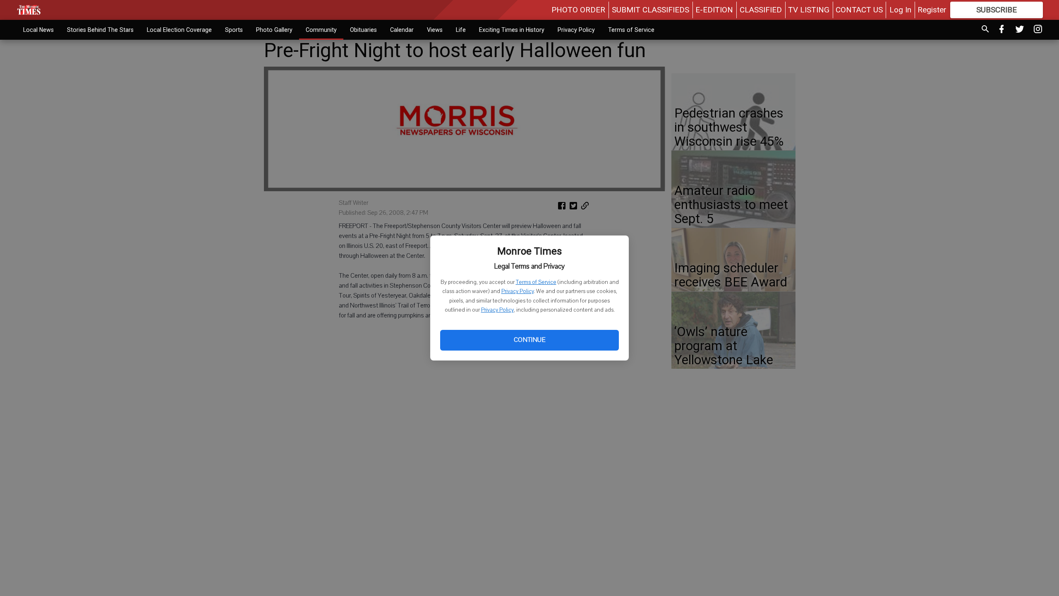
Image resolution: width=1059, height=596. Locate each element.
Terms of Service (536, 282)
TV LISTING (808, 9)
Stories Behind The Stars (100, 29)
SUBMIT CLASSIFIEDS (650, 9)
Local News (38, 29)
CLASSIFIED (761, 9)
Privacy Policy (517, 291)
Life (461, 29)
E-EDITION (714, 9)
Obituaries (363, 29)
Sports (234, 29)
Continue (529, 340)
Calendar (402, 29)
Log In (900, 9)
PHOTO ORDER (578, 9)
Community (321, 29)
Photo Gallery (274, 29)
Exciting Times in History (511, 29)
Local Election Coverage (179, 29)
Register (932, 9)
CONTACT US (859, 9)
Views (435, 29)
